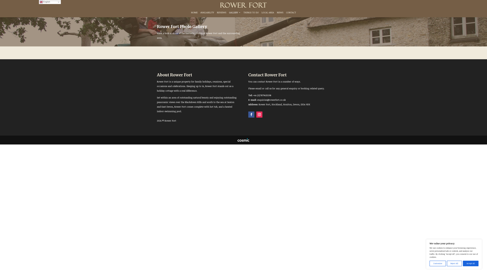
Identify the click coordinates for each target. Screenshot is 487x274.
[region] (454, 254)
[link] (243, 5)
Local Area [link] (268, 12)
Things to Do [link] (251, 12)
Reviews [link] (221, 12)
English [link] (46, 2)
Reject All (454, 263)
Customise (437, 263)
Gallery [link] (233, 12)
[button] (251, 115)
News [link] (280, 12)
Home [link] (194, 12)
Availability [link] (207, 12)
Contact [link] (291, 12)
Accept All (471, 263)
